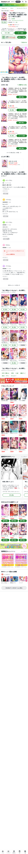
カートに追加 (22, 110)
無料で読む (21, 97)
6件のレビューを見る (13, 285)
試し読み (4, 22)
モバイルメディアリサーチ (17, 20)
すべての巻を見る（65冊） (13, 152)
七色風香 (13, 18)
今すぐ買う (7, 33)
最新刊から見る (23, 85)
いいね (6, 193)
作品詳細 (23, 345)
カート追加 (20, 33)
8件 (16, 22)
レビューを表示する (10, 254)
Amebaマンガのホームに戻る (14, 588)
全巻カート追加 (21, 37)
